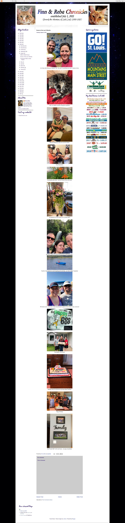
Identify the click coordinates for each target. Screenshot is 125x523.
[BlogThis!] (58, 454)
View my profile (23, 510)
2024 (21, 36)
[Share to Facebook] (60, 454)
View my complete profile (23, 108)
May (22, 62)
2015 (21, 79)
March (22, 65)
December (23, 46)
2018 (21, 73)
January (22, 69)
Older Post (80, 497)
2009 (21, 90)
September (23, 51)
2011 (21, 86)
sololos (64, 518)
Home (60, 497)
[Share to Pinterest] (62, 454)
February (23, 67)
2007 (21, 93)
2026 (21, 33)
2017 (21, 75)
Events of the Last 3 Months (26, 56)
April (22, 63)
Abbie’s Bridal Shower (25, 54)
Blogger (73, 518)
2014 (21, 80)
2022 (21, 40)
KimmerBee (27, 100)
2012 (21, 84)
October (22, 49)
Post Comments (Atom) (47, 499)
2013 (21, 82)
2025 (21, 35)
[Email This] (56, 454)
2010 (21, 88)
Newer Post (39, 497)
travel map (29, 512)
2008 (21, 91)
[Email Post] (54, 453)
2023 (21, 38)
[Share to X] (59, 454)
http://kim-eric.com (23, 115)
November (23, 47)
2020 (21, 44)
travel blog (22, 513)
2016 (21, 77)
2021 (21, 42)
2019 (21, 71)
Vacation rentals (23, 515)
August (22, 53)
